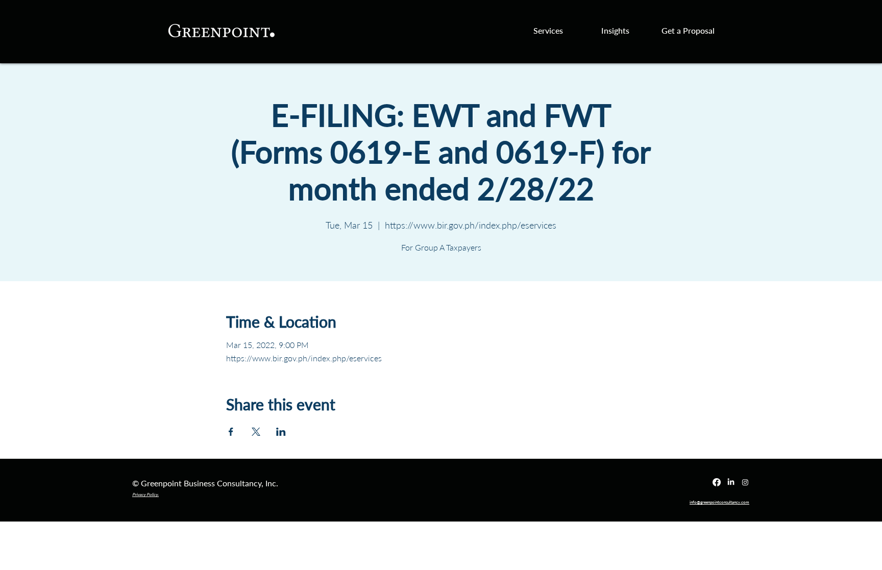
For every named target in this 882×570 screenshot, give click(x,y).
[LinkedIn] (731, 482)
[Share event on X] (256, 432)
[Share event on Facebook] (231, 432)
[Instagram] (745, 482)
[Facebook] (717, 482)
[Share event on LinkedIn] (281, 432)
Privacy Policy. (145, 494)
